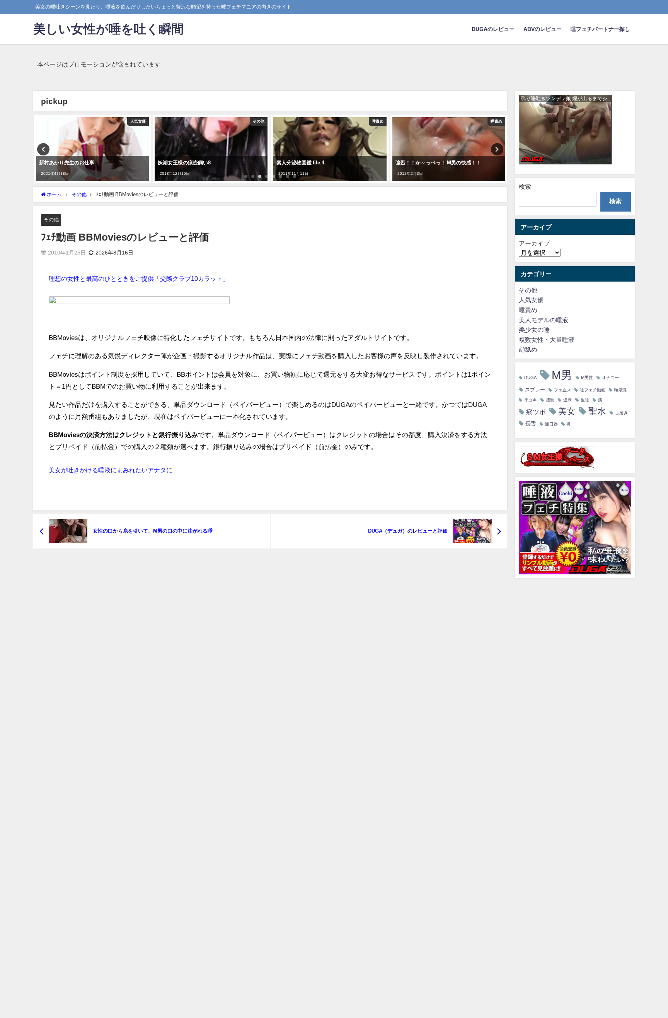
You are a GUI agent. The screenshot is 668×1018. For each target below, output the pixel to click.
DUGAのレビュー (493, 29)
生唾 (585, 400)
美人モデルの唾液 (543, 320)
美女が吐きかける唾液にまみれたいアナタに (110, 470)
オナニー (610, 378)
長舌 (530, 423)
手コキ (530, 400)
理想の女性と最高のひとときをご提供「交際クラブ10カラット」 (139, 278)
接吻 (550, 400)
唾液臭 (620, 390)
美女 (566, 411)
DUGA (530, 378)
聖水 (597, 411)
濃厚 (567, 400)
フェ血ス (562, 390)
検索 (525, 186)
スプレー (535, 389)
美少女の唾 (534, 329)
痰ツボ (536, 412)
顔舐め (528, 349)
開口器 (551, 424)
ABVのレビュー (542, 29)
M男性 (587, 378)
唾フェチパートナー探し (600, 29)
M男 (562, 375)
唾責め (528, 310)
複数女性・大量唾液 (546, 339)
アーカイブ (534, 243)
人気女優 (531, 300)
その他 (51, 219)
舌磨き (621, 413)
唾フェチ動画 (592, 390)
